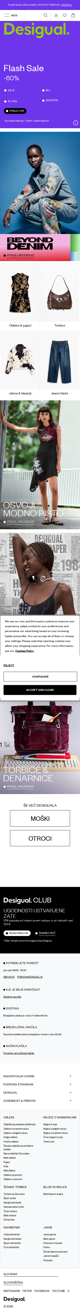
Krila (6, 1166)
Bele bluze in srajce (53, 1194)
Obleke (9, 1117)
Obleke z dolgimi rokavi (15, 1133)
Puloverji (47, 1260)
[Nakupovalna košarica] (74, 15)
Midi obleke (9, 1170)
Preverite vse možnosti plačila (18, 1053)
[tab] (40, 1076)
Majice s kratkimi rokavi (55, 1133)
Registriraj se (18, 933)
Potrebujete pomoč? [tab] (22, 963)
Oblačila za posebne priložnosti (20, 1124)
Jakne (47, 1227)
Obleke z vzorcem (13, 1179)
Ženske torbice (15, 1187)
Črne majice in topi (53, 1137)
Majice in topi (50, 1124)
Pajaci (7, 1162)
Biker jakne (49, 1238)
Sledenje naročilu (12, 997)
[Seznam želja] (64, 15)
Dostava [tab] (12, 1008)
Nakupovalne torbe (14, 1207)
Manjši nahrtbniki (12, 1202)
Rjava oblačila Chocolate (16, 1153)
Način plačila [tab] (16, 1046)
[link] (45, 15)
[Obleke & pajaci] (20, 292)
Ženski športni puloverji (55, 1251)
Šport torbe (10, 1198)
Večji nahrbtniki (12, 1234)
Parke (46, 1247)
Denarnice (9, 1219)
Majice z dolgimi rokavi (54, 1129)
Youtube (58, 1291)
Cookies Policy (24, 651)
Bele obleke (10, 1157)
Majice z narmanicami (59, 1117)
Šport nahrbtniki (12, 1243)
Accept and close (40, 690)
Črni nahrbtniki (11, 1247)
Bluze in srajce (55, 1187)
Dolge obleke (10, 1137)
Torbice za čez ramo (14, 1194)
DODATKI (52, 100)
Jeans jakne (49, 1234)
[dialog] (40, 658)
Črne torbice (10, 1211)
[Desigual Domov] (38, 30)
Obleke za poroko (13, 1175)
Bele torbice (10, 1215)
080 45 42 (8, 977)
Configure (40, 676)
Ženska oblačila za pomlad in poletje (18, 1147)
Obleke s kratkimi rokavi (16, 1129)
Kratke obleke (11, 1141)
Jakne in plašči (51, 1256)
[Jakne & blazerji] (20, 360)
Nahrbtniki (12, 1227)
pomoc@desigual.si (30, 977)
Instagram (12, 1291)
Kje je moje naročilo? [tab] (23, 989)
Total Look (48, 1141)
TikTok (27, 1291)
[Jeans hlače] (59, 360)
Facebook (42, 1291)
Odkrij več (47, 933)
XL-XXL (13, 101)
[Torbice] (59, 292)
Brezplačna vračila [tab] (21, 1027)
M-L (48, 90)
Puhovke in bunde (52, 1243)
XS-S (11, 90)
